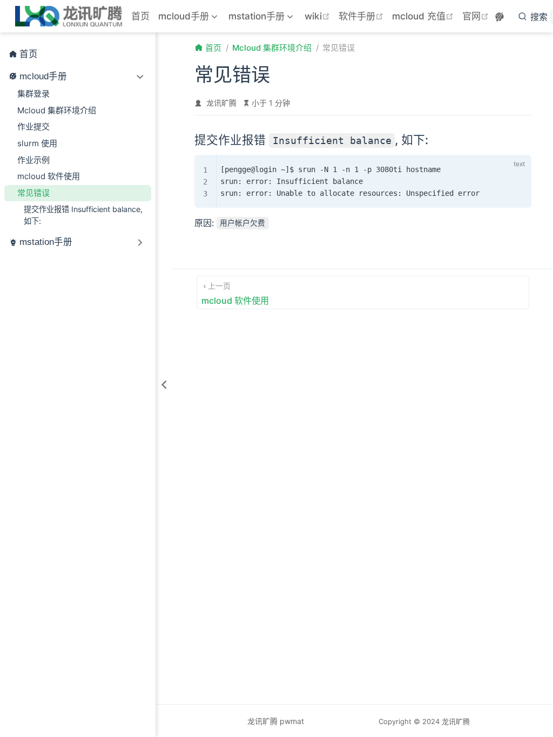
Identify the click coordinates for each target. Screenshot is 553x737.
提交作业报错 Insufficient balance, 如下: (83, 214)
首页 (140, 16)
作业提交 (33, 126)
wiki (318, 16)
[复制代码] (499, 165)
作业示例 (33, 160)
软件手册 (362, 16)
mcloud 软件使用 (48, 176)
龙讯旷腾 (221, 102)
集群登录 (33, 93)
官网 (476, 16)
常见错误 (33, 193)
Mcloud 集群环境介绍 (56, 110)
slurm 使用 (37, 143)
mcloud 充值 (424, 16)
